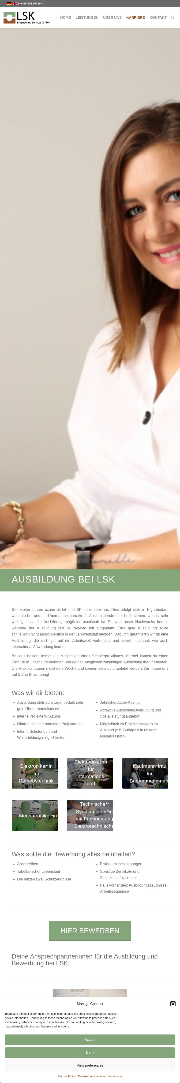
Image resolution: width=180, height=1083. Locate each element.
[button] (173, 1003)
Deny (90, 1052)
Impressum (115, 1076)
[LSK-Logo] (26, 17)
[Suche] (172, 17)
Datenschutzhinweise (91, 1076)
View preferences (90, 1065)
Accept (90, 1040)
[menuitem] (65, 17)
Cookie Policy (67, 1076)
